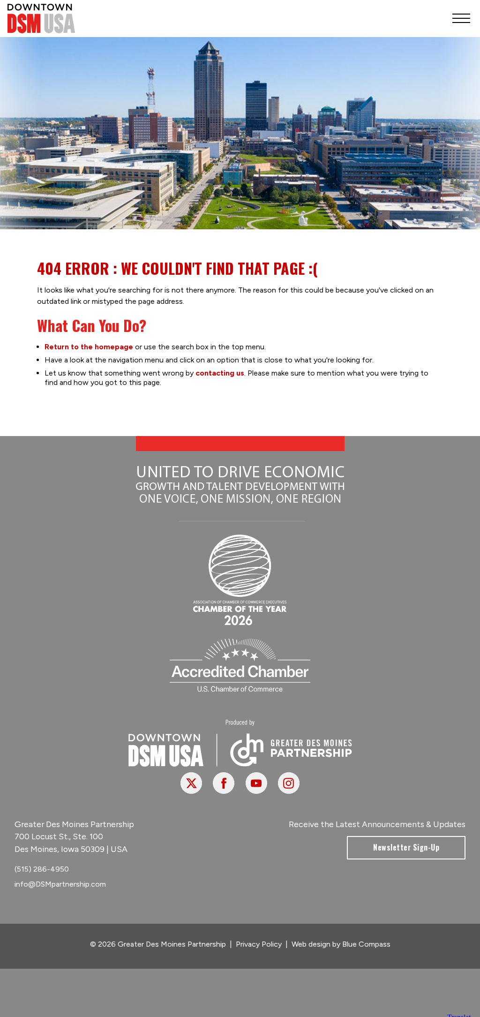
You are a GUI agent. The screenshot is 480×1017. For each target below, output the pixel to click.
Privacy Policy (259, 944)
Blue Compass (366, 944)
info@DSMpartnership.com (60, 884)
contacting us (219, 373)
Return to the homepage (89, 346)
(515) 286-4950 (42, 869)
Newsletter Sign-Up (406, 847)
